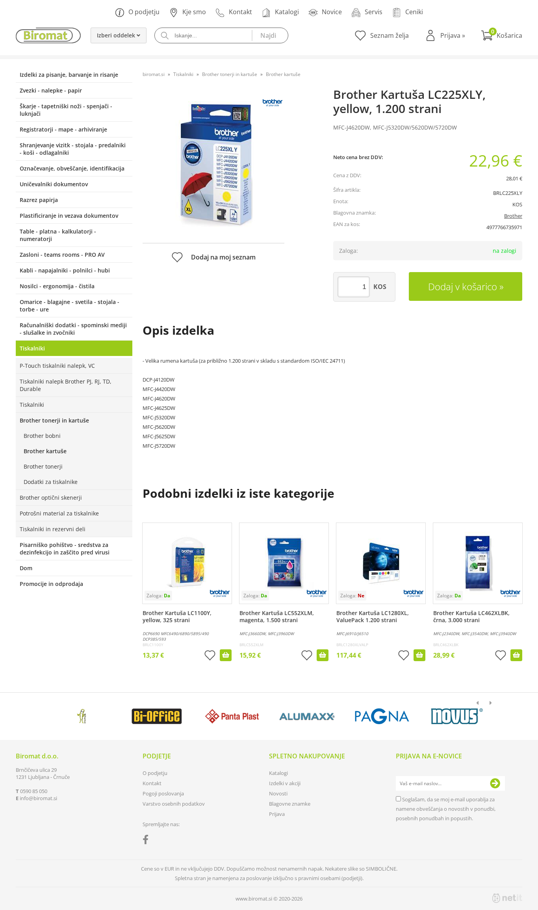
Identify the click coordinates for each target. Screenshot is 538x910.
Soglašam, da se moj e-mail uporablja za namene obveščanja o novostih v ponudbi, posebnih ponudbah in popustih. (445, 809)
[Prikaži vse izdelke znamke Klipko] (81, 716)
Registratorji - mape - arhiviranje (63, 129)
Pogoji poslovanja (163, 793)
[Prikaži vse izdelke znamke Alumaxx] (307, 716)
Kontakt (240, 11)
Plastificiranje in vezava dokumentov (69, 215)
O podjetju (144, 11)
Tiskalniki (32, 348)
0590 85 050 (33, 791)
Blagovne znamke (289, 803)
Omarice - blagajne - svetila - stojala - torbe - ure (69, 305)
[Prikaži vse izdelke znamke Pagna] (381, 716)
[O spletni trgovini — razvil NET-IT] (507, 898)
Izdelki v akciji (285, 783)
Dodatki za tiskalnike (51, 482)
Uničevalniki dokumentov (54, 184)
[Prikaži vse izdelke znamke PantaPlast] (231, 716)
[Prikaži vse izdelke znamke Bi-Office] (156, 716)
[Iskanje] (270, 35)
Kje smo (194, 11)
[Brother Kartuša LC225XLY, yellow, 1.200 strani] (213, 164)
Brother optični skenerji (51, 497)
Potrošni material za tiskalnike (59, 513)
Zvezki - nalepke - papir (51, 90)
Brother (513, 215)
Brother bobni (42, 435)
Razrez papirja (39, 200)
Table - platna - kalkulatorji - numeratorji (58, 235)
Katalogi (287, 11)
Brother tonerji (43, 466)
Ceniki (414, 11)
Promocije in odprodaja (51, 584)
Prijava (452, 35)
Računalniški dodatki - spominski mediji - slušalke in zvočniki (73, 328)
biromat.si (154, 74)
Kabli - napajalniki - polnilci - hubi (65, 270)
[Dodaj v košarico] (226, 655)
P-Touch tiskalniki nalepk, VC (57, 365)
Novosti (278, 793)
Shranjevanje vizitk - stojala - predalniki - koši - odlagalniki (73, 148)
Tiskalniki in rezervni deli (52, 529)
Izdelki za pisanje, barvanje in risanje (69, 74)
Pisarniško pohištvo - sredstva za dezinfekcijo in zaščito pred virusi (64, 548)
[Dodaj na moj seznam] (210, 656)
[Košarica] (501, 35)
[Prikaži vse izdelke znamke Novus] (457, 716)
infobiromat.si (38, 798)
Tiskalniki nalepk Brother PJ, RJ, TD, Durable (65, 385)
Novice (332, 11)
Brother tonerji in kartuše (54, 420)
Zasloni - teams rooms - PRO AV (62, 254)
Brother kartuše (45, 451)
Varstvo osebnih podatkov (174, 803)
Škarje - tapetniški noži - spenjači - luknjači (66, 109)
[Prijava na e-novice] (495, 783)
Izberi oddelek (117, 35)
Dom (26, 568)
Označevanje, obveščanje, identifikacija (72, 168)
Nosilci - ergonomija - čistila (57, 286)
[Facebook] (147, 841)
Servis (373, 11)
